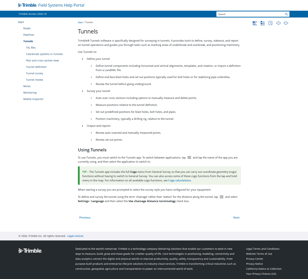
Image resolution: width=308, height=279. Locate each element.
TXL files (31, 47)
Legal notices (75, 236)
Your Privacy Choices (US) (261, 273)
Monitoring (30, 92)
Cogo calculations (179, 180)
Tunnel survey (34, 73)
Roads (27, 28)
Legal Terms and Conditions (262, 248)
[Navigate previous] (278, 23)
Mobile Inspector (33, 99)
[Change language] (270, 23)
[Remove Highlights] (254, 23)
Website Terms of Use (259, 253)
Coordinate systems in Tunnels (44, 54)
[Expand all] (262, 23)
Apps (21, 22)
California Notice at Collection (264, 268)
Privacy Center (254, 258)
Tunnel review (34, 79)
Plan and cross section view (42, 60)
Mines (27, 86)
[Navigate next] (286, 23)
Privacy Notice (254, 263)
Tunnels (28, 41)
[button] (286, 14)
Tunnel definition (36, 67)
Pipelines (28, 34)
